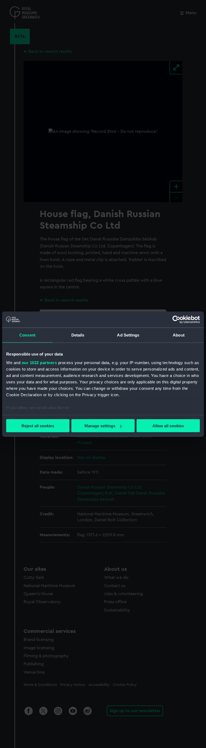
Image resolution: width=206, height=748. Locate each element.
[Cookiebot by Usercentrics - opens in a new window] (176, 320)
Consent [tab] (27, 335)
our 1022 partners (39, 362)
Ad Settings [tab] (128, 335)
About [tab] (179, 335)
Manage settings (99, 426)
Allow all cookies (168, 426)
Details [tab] (77, 335)
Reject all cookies (37, 426)
